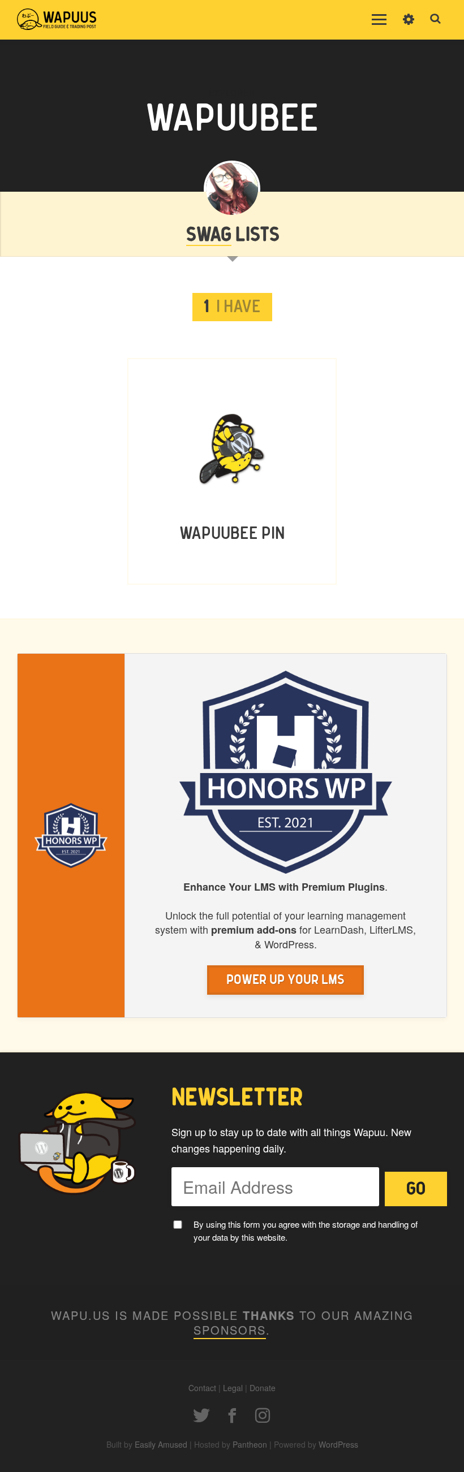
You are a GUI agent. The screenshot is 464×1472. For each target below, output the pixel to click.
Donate (263, 1387)
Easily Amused (161, 1444)
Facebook (232, 1415)
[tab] (232, 307)
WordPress (338, 1444)
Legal (233, 1387)
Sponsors (230, 1330)
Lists (233, 235)
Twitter (201, 1415)
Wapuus (56, 19)
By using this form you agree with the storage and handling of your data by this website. (306, 1230)
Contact (202, 1387)
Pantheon (250, 1444)
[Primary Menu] (379, 19)
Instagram (262, 1415)
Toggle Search (435, 19)
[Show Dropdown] (408, 26)
